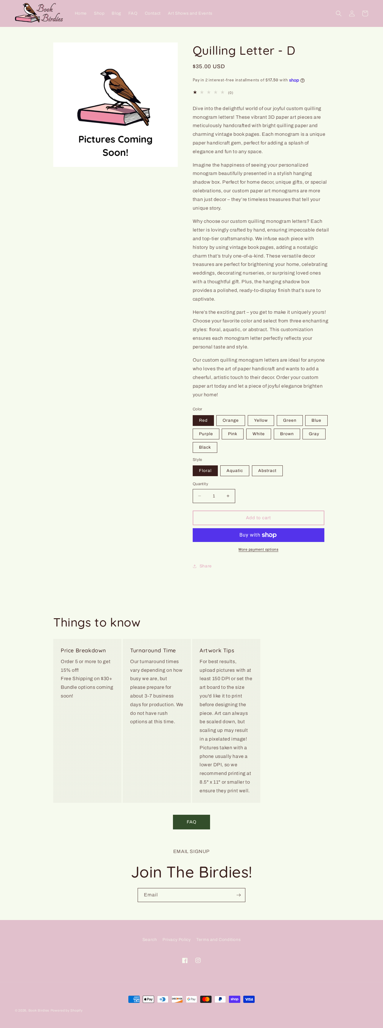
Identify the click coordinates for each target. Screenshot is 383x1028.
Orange (231, 420)
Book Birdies (38, 1010)
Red (203, 420)
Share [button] (206, 566)
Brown (287, 434)
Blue (316, 420)
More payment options (258, 549)
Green (290, 420)
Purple (206, 434)
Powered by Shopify (67, 1010)
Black (205, 447)
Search (149, 939)
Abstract (267, 470)
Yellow (261, 420)
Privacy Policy (176, 939)
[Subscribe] (238, 895)
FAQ (192, 822)
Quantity (200, 484)
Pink (232, 434)
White (259, 434)
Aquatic (235, 470)
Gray (314, 434)
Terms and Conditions (218, 939)
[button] (338, 13)
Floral (205, 470)
